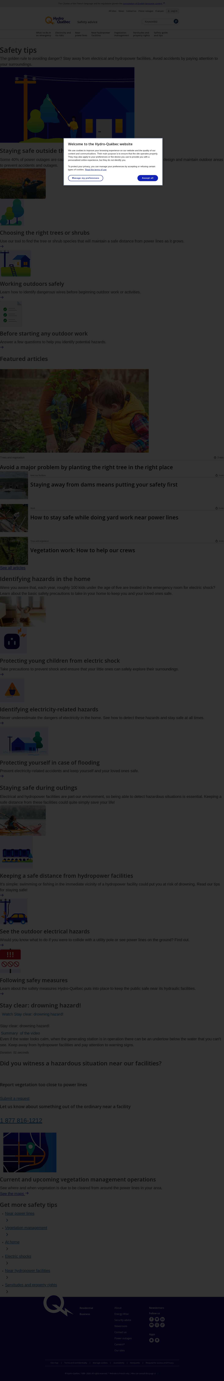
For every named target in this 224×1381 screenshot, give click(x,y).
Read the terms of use (96, 169)
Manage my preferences (85, 178)
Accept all (147, 178)
